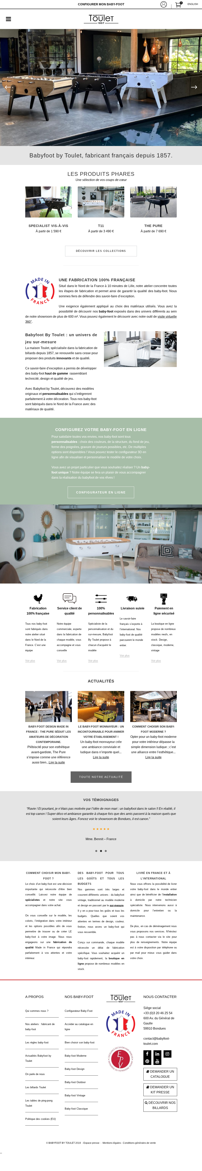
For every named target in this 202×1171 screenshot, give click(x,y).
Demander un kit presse (161, 1084)
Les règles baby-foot (37, 1036)
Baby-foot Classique (76, 1102)
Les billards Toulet (35, 1081)
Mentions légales (112, 1137)
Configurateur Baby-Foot (79, 1005)
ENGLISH (193, 4)
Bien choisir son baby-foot (79, 1036)
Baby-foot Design (74, 1063)
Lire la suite (57, 762)
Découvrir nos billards (162, 1100)
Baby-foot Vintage (75, 1089)
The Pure (153, 226)
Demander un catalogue (161, 1068)
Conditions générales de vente (139, 1137)
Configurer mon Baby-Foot (101, 4)
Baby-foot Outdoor (75, 1076)
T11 (101, 226)
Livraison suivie (132, 608)
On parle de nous (35, 1068)
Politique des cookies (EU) (40, 1113)
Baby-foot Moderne (75, 1050)
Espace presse (91, 1137)
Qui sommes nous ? (36, 1005)
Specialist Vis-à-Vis (48, 226)
